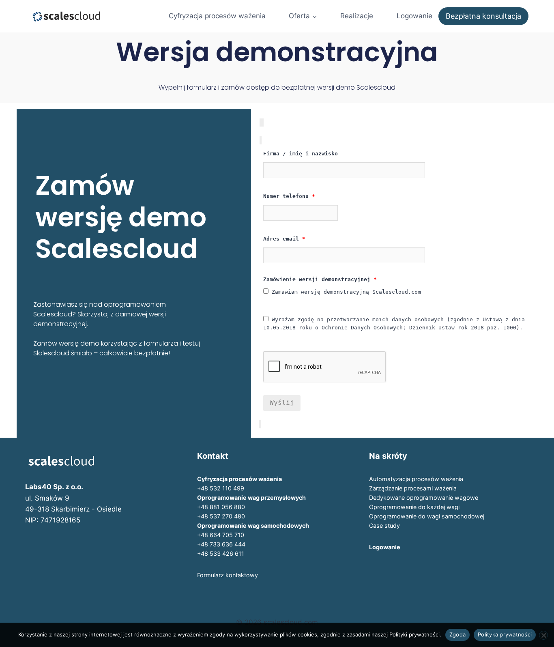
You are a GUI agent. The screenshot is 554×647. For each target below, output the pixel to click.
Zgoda (457, 634)
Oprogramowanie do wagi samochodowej (426, 516)
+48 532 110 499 (220, 488)
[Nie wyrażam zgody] (543, 635)
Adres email (284, 239)
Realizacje (356, 16)
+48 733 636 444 (221, 544)
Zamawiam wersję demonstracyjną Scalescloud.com (344, 292)
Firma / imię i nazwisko (300, 153)
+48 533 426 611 (220, 553)
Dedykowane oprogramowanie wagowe (423, 497)
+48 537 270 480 (221, 516)
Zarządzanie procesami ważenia (413, 488)
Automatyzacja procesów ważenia (416, 478)
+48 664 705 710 (220, 534)
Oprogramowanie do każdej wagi (414, 506)
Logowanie (414, 16)
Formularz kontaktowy (227, 575)
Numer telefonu (289, 196)
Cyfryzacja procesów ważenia (217, 16)
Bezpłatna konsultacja (483, 16)
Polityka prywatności (505, 634)
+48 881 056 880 (221, 506)
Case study (384, 525)
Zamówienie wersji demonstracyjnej (320, 279)
